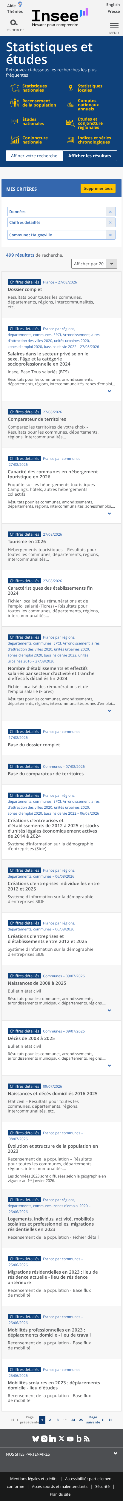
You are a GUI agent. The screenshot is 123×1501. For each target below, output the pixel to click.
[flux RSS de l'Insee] (87, 1441)
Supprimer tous (98, 188)
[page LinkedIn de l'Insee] (53, 1441)
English (113, 4)
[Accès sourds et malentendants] (20, 5)
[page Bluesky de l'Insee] (35, 1441)
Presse (113, 11)
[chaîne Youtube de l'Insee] (70, 1441)
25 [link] (81, 1419)
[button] (109, 391)
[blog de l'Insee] (79, 1441)
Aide (11, 5)
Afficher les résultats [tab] (89, 155)
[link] (96, 1420)
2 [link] (50, 1419)
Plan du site (60, 1494)
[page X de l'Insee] (61, 1441)
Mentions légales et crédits (33, 1478)
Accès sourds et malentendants (59, 1486)
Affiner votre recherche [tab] (34, 155)
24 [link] (73, 1419)
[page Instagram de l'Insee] (44, 1441)
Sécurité (102, 1486)
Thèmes (15, 11)
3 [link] (58, 1419)
